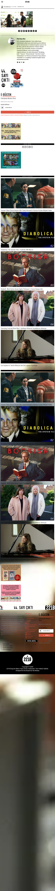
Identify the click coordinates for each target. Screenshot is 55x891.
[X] (29, 645)
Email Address (5, 104)
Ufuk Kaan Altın (21, 39)
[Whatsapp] (31, 31)
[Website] (24, 62)
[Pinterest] (26, 31)
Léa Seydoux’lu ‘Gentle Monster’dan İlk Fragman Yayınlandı (19, 365)
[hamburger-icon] (22, 639)
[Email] (36, 31)
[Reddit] (33, 31)
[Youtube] (35, 645)
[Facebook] (19, 31)
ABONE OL (28, 112)
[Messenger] (21, 31)
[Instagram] (22, 62)
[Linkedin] (29, 31)
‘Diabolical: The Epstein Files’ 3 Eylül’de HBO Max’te (17, 250)
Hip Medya (35, 670)
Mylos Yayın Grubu (22, 669)
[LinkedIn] (33, 645)
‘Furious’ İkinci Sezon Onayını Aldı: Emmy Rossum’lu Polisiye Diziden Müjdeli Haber (26, 210)
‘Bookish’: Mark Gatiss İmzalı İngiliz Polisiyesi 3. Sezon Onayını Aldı (22, 289)
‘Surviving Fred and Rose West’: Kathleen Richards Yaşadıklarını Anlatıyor (24, 328)
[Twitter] (24, 31)
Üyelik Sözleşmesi (5, 115)
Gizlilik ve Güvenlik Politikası (16, 115)
